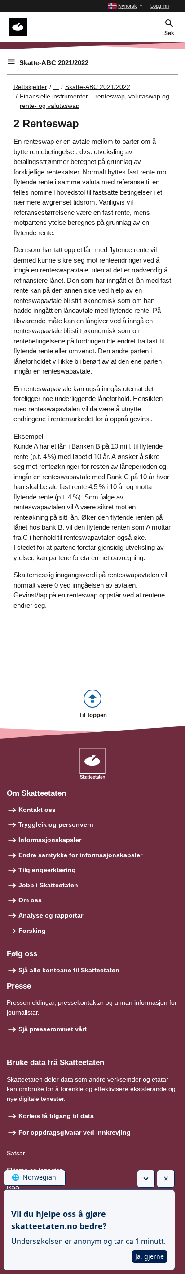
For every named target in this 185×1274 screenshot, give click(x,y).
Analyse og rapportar (50, 915)
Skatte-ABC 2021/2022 (53, 63)
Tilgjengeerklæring (47, 869)
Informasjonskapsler (49, 839)
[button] (125, 6)
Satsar (16, 1153)
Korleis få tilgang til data (56, 1115)
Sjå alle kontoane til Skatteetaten (68, 970)
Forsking (32, 930)
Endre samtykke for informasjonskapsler (80, 855)
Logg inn (159, 6)
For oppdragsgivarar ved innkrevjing (74, 1132)
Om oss (30, 900)
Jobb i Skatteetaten (48, 885)
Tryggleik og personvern (55, 824)
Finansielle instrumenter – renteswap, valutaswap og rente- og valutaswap (94, 101)
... (56, 86)
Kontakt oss (37, 809)
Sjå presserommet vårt (52, 1029)
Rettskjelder (30, 86)
